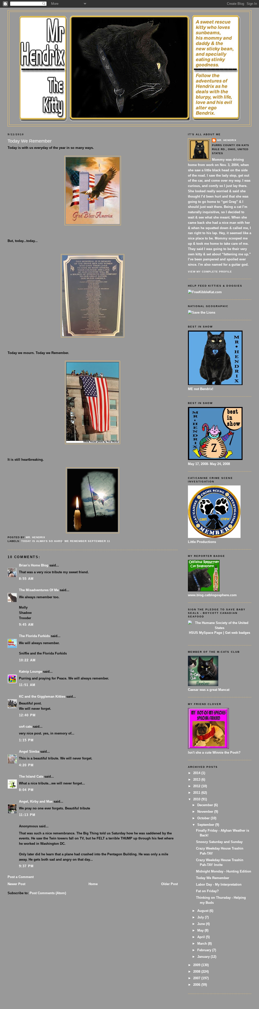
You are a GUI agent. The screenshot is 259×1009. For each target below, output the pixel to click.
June (201, 924)
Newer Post (16, 884)
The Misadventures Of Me (39, 590)
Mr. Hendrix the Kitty (129, 20)
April (201, 937)
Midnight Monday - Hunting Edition (223, 871)
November (205, 811)
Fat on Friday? (207, 891)
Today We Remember (212, 878)
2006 (197, 985)
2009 (197, 965)
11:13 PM (27, 815)
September (206, 825)
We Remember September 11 (87, 541)
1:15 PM (26, 740)
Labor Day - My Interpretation (219, 884)
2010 (197, 799)
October (204, 818)
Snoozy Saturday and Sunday (219, 842)
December (205, 805)
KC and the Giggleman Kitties (42, 696)
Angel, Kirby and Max (36, 801)
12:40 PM (27, 715)
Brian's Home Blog (33, 565)
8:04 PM (26, 790)
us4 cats (25, 726)
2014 (197, 773)
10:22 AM (27, 660)
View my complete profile (210, 271)
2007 (197, 978)
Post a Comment (21, 877)
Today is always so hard (41, 541)
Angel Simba (29, 751)
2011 (197, 793)
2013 (197, 779)
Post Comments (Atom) (48, 893)
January (204, 957)
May (201, 930)
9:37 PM (26, 866)
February (204, 950)
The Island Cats (31, 776)
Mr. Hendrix (226, 140)
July (201, 917)
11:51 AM (27, 685)
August (203, 911)
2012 (197, 786)
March (202, 943)
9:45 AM (26, 624)
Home (93, 884)
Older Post (169, 884)
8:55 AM (26, 579)
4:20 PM (26, 765)
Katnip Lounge (30, 671)
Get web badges (237, 633)
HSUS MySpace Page (205, 633)
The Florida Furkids (34, 636)
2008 (197, 971)
